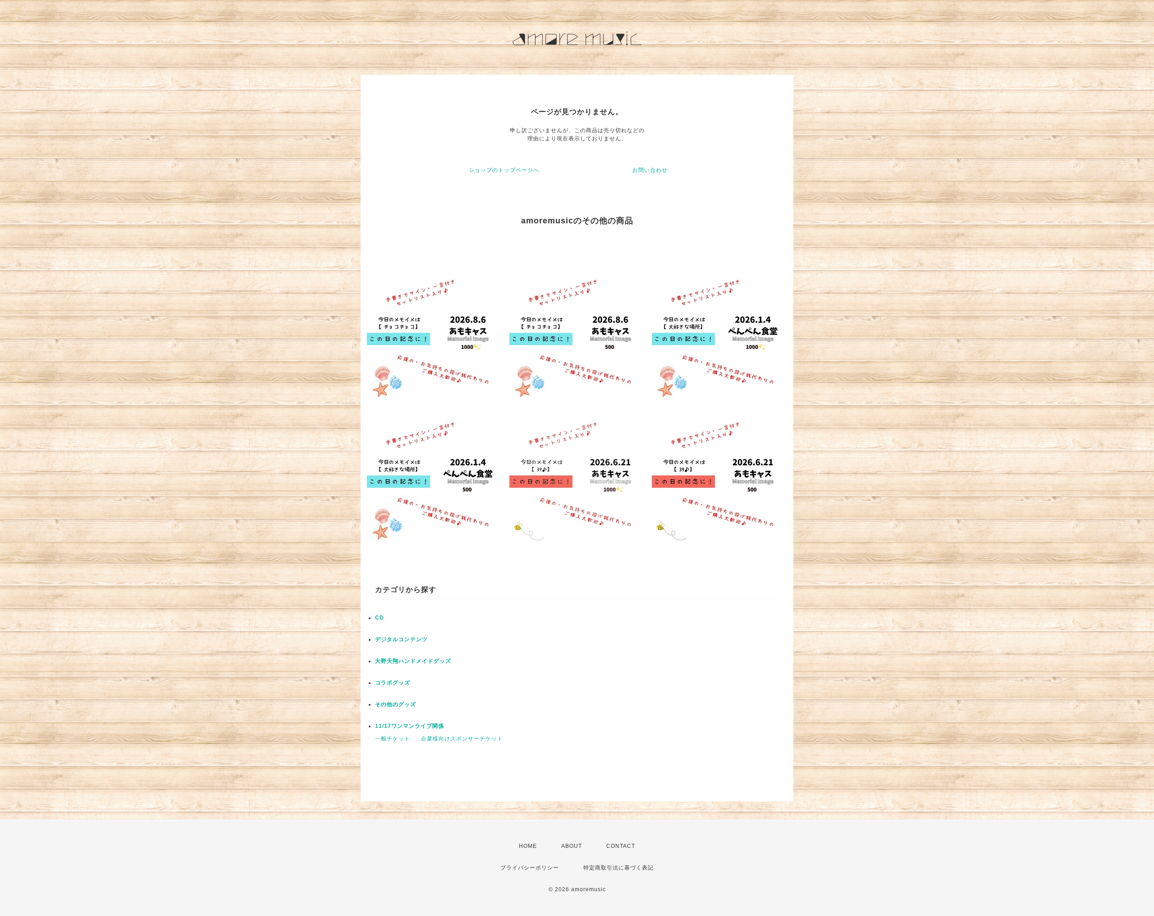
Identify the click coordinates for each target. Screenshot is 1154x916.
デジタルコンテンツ (401, 639)
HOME (528, 846)
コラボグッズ (392, 683)
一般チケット (392, 739)
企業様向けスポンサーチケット (462, 739)
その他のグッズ (395, 704)
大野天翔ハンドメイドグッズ (413, 661)
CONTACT (620, 846)
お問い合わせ (650, 170)
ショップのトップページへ (504, 170)
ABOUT (571, 846)
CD (379, 618)
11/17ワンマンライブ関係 (409, 726)
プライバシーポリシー (529, 868)
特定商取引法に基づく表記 (618, 868)
